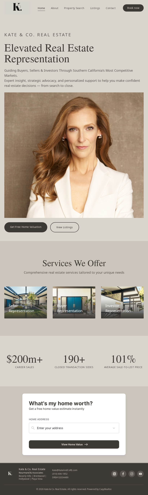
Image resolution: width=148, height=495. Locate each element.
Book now (133, 8)
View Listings (64, 227)
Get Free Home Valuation (26, 227)
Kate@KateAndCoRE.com (64, 470)
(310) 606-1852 (60, 473)
